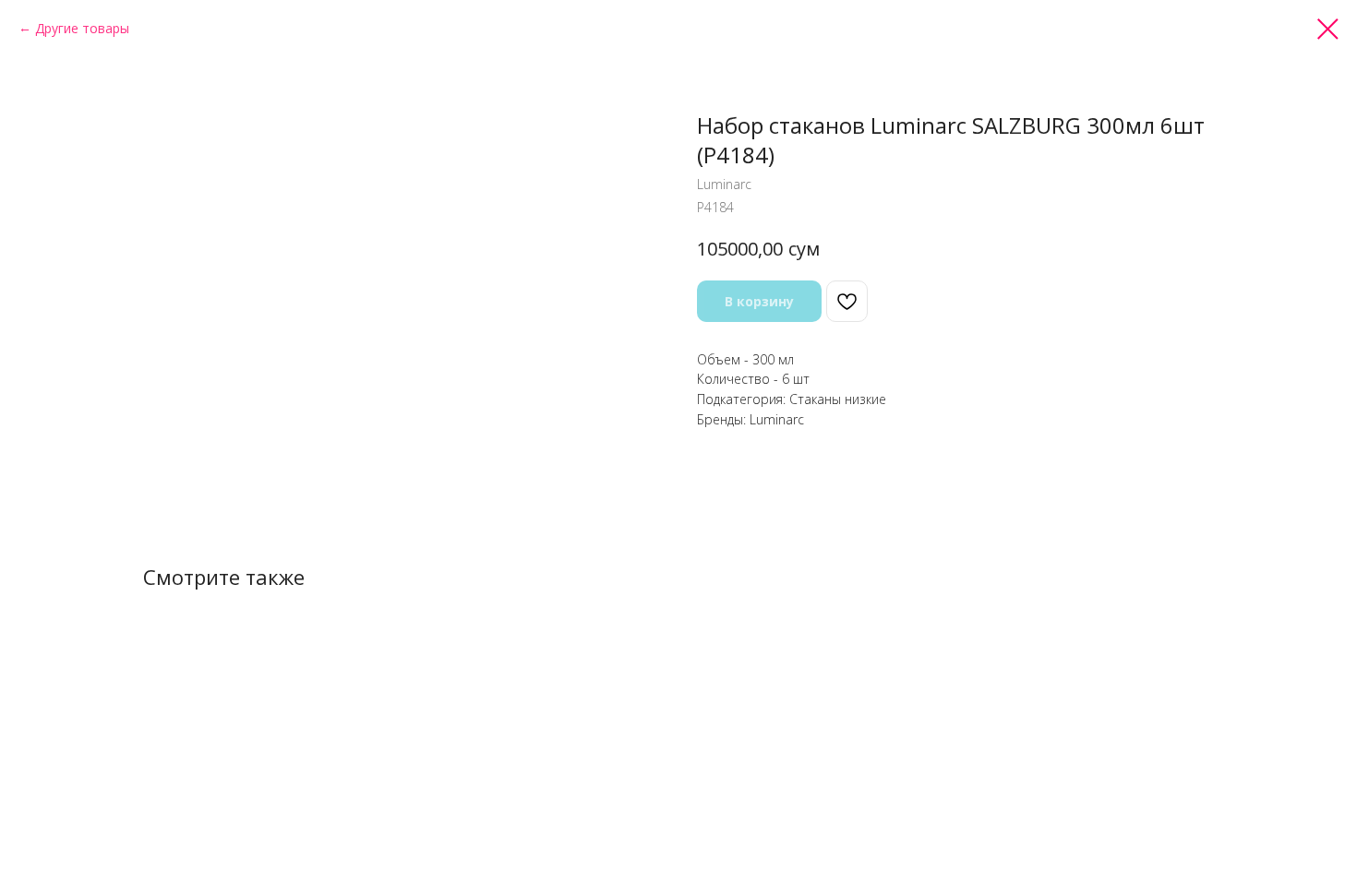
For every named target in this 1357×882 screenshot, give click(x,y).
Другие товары (82, 28)
